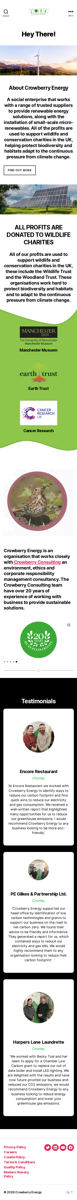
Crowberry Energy (28, 1192)
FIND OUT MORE (20, 170)
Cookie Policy (14, 1157)
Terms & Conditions (19, 1162)
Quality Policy (14, 1167)
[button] (68, 625)
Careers (10, 1152)
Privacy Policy (15, 1147)
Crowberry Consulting (37, 562)
